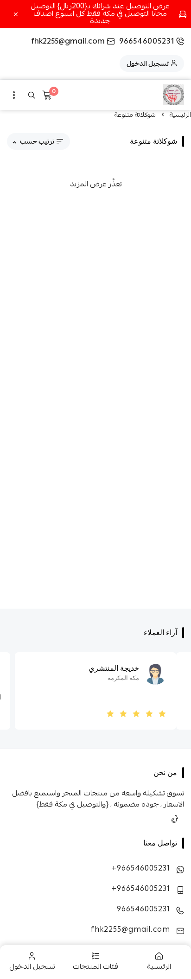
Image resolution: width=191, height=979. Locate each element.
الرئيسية (159, 966)
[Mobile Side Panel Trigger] (14, 95)
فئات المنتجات (95, 966)
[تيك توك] (175, 819)
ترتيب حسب (37, 141)
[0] (46, 96)
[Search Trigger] (31, 95)
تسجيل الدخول (32, 966)
